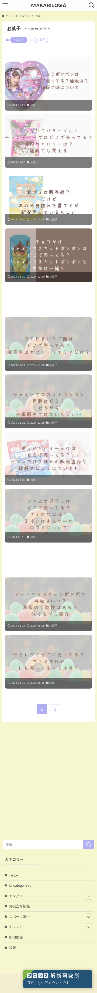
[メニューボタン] (5, 5)
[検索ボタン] (91, 5)
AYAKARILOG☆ (48, 5)
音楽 (12, 947)
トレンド (19, 39)
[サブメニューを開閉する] (88, 896)
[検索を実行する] (88, 844)
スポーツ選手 (19, 917)
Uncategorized (20, 885)
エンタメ (16, 896)
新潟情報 (16, 937)
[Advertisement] (48, 300)
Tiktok (14, 875)
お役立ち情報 (19, 906)
